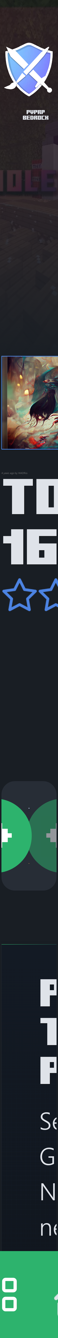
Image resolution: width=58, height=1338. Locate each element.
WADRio (22, 473)
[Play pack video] (29, 808)
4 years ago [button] (7, 473)
